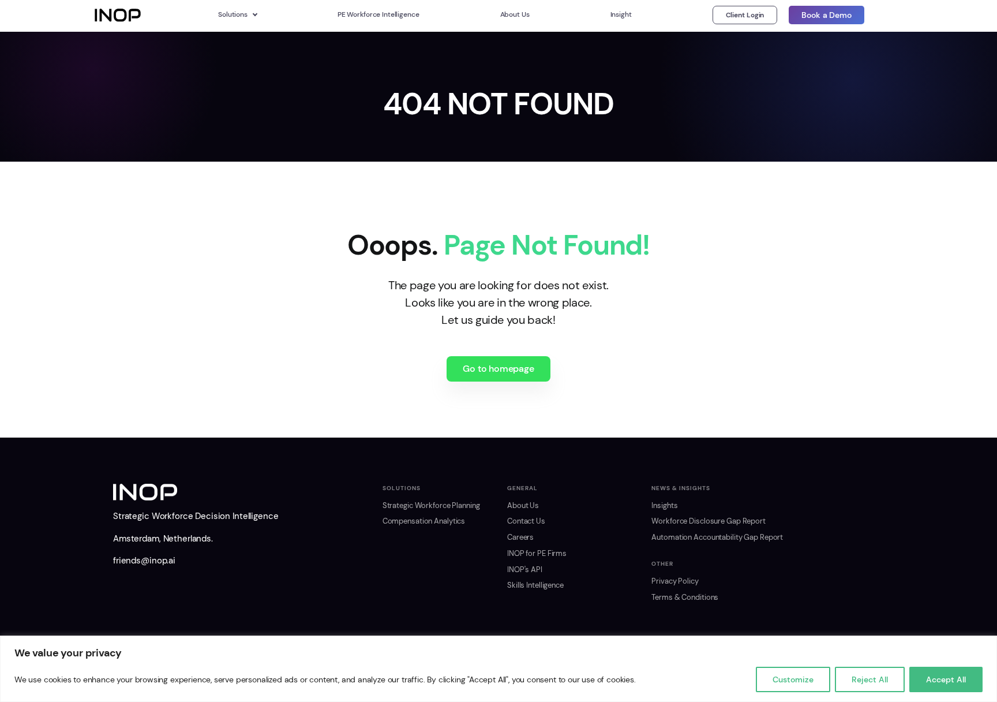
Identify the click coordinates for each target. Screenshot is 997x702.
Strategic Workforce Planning (431, 505)
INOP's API (524, 569)
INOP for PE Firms (537, 553)
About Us (523, 505)
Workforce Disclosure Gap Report (708, 521)
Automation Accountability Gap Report (717, 537)
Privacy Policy (674, 581)
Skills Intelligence (535, 585)
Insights (664, 505)
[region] (498, 669)
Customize (793, 679)
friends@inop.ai (144, 560)
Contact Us (526, 521)
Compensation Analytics (424, 521)
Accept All (946, 679)
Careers (520, 537)
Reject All (870, 679)
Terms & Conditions (684, 597)
